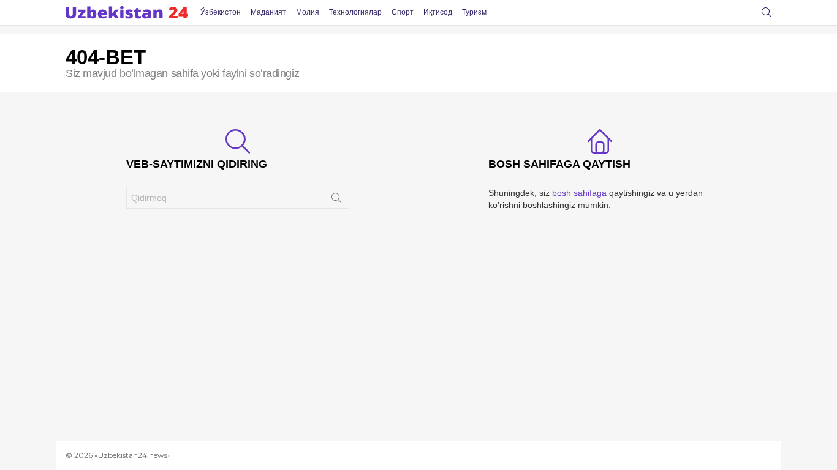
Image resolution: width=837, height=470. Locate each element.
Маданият (268, 12)
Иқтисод (437, 12)
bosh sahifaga (579, 193)
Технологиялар (355, 12)
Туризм (474, 12)
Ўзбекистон (220, 12)
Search (336, 200)
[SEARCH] (766, 12)
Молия (307, 12)
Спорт (403, 12)
